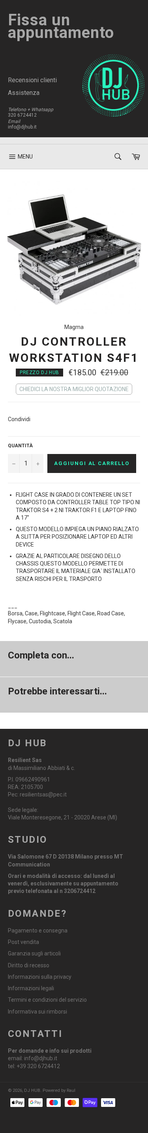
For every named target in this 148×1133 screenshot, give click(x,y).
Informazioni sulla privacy (39, 977)
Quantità (20, 445)
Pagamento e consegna (37, 930)
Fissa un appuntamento (61, 26)
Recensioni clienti (32, 80)
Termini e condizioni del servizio (47, 1000)
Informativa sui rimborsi (37, 1011)
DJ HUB (32, 1090)
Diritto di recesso (28, 965)
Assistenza (23, 92)
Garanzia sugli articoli (34, 953)
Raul (71, 1090)
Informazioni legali (31, 988)
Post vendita (23, 942)
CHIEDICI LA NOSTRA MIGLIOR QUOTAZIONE (74, 389)
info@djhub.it (22, 127)
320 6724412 (22, 115)
